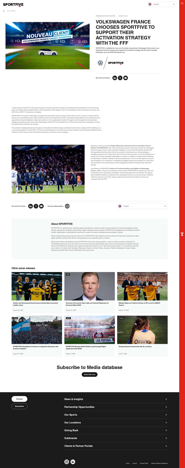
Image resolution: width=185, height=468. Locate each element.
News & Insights (73, 399)
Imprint (135, 463)
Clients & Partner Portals (78, 445)
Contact (19, 399)
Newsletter (19, 406)
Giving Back (71, 430)
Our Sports (70, 414)
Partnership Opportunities (79, 406)
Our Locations (72, 422)
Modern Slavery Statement (159, 463)
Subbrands (70, 438)
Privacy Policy (144, 463)
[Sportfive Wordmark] (13, 5)
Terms (128, 463)
